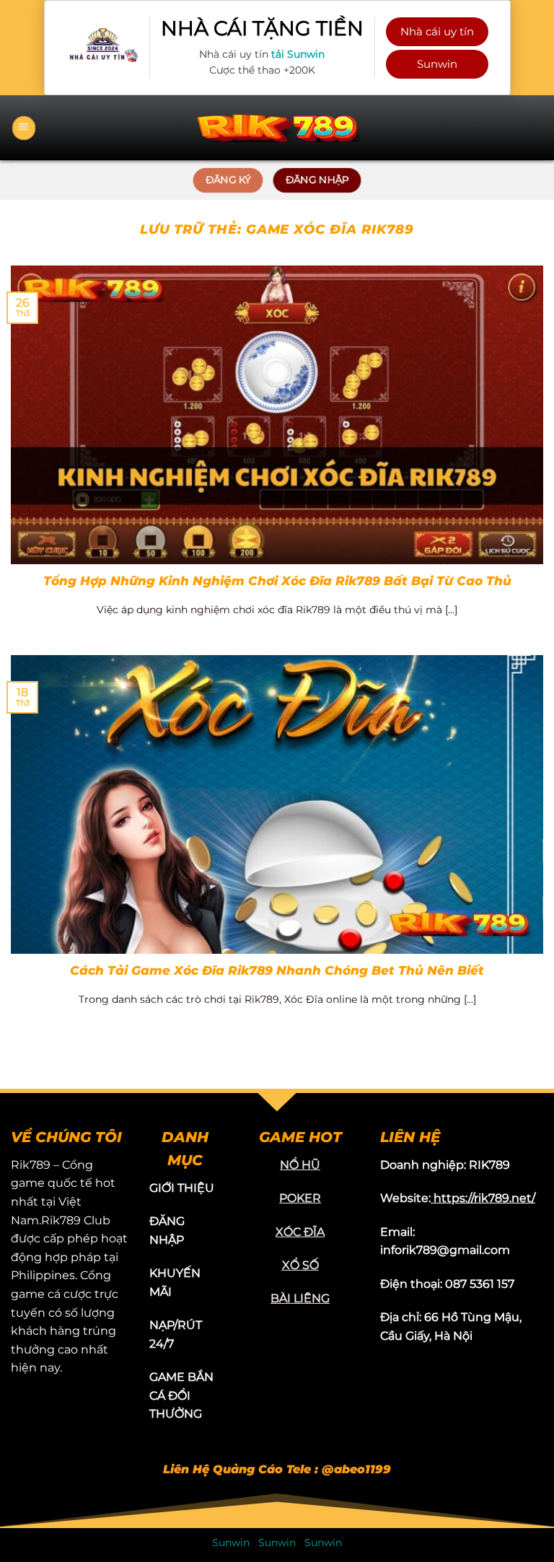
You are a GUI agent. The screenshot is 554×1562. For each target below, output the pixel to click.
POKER (300, 1198)
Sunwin (437, 64)
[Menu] (23, 128)
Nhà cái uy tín (437, 31)
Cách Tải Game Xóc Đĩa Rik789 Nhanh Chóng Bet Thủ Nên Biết (277, 970)
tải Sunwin (298, 54)
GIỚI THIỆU (181, 1188)
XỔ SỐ (300, 1265)
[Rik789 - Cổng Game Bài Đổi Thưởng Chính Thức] (277, 127)
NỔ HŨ (300, 1165)
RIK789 (489, 1165)
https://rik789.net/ (484, 1198)
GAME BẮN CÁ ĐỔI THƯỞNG (181, 1395)
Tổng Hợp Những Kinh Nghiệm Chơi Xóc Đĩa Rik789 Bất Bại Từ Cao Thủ (277, 581)
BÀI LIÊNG (300, 1298)
